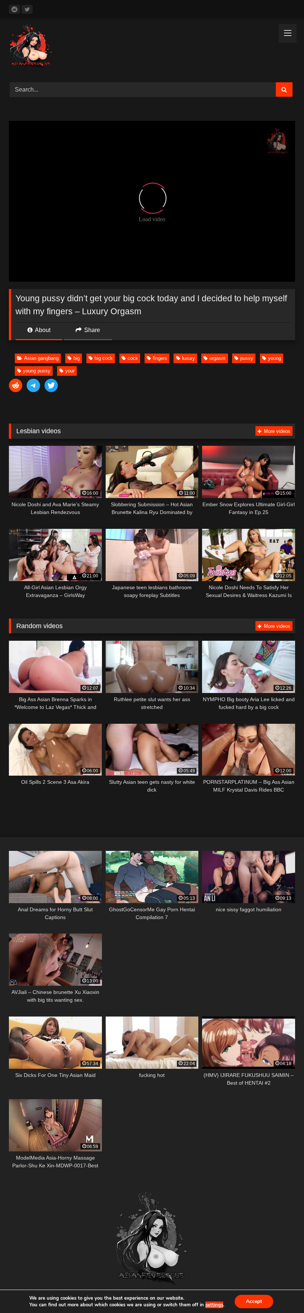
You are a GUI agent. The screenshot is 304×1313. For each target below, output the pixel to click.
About (42, 330)
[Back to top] (281, 1291)
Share (91, 330)
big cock (104, 358)
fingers (160, 358)
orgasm (217, 358)
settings (214, 1305)
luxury (188, 358)
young (274, 358)
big (76, 358)
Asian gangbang (41, 358)
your (70, 371)
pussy (246, 358)
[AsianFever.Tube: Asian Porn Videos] (152, 47)
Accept (254, 1301)
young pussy (36, 371)
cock (133, 358)
